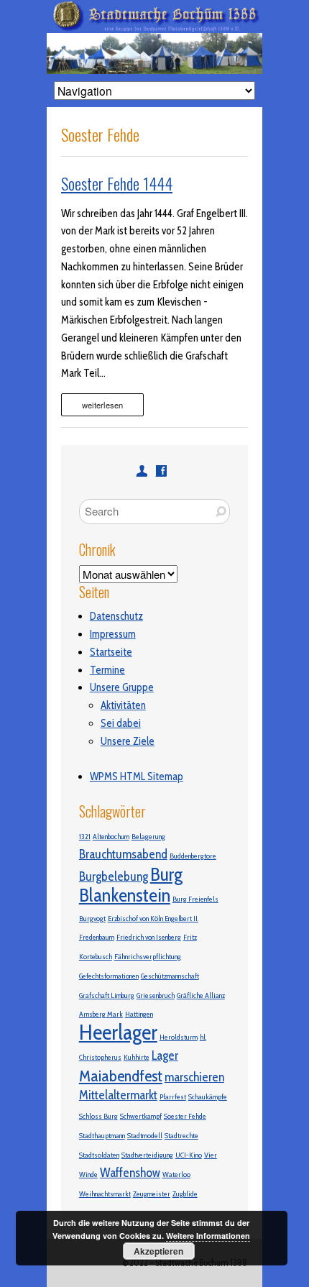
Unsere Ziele (127, 741)
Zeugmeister (151, 1194)
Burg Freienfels (195, 899)
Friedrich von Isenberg (148, 937)
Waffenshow (130, 1172)
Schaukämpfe (207, 1096)
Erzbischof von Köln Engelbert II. (153, 918)
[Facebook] (161, 470)
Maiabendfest (120, 1076)
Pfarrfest (173, 1096)
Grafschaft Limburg (106, 995)
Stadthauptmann (102, 1135)
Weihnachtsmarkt (105, 1194)
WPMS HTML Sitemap (136, 776)
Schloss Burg (98, 1116)
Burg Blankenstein (131, 885)
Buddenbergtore (193, 856)
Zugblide (185, 1194)
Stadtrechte (181, 1135)
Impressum (113, 634)
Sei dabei (121, 723)
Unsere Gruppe (122, 687)
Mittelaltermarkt (118, 1094)
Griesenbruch (156, 995)
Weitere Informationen (208, 1235)
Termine (107, 670)
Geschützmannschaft (170, 976)
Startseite (111, 652)
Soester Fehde (185, 1116)
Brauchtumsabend (123, 853)
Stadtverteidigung (147, 1155)
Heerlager (118, 1032)
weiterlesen (102, 405)
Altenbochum (111, 836)
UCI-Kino (188, 1155)
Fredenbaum (96, 937)
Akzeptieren (158, 1251)
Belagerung (148, 836)
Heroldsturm (179, 1037)
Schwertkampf (141, 1116)
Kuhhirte (136, 1057)
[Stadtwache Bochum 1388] (154, 8)
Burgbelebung (113, 876)
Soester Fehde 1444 (116, 183)
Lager (165, 1055)
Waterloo (176, 1174)
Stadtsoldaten (99, 1155)
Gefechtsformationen (109, 976)
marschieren (194, 1076)
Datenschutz (116, 616)
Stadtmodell (144, 1135)
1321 (85, 836)
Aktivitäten (123, 705)
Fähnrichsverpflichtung (147, 956)
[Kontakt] (142, 470)
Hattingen (139, 1014)
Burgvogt (92, 918)
